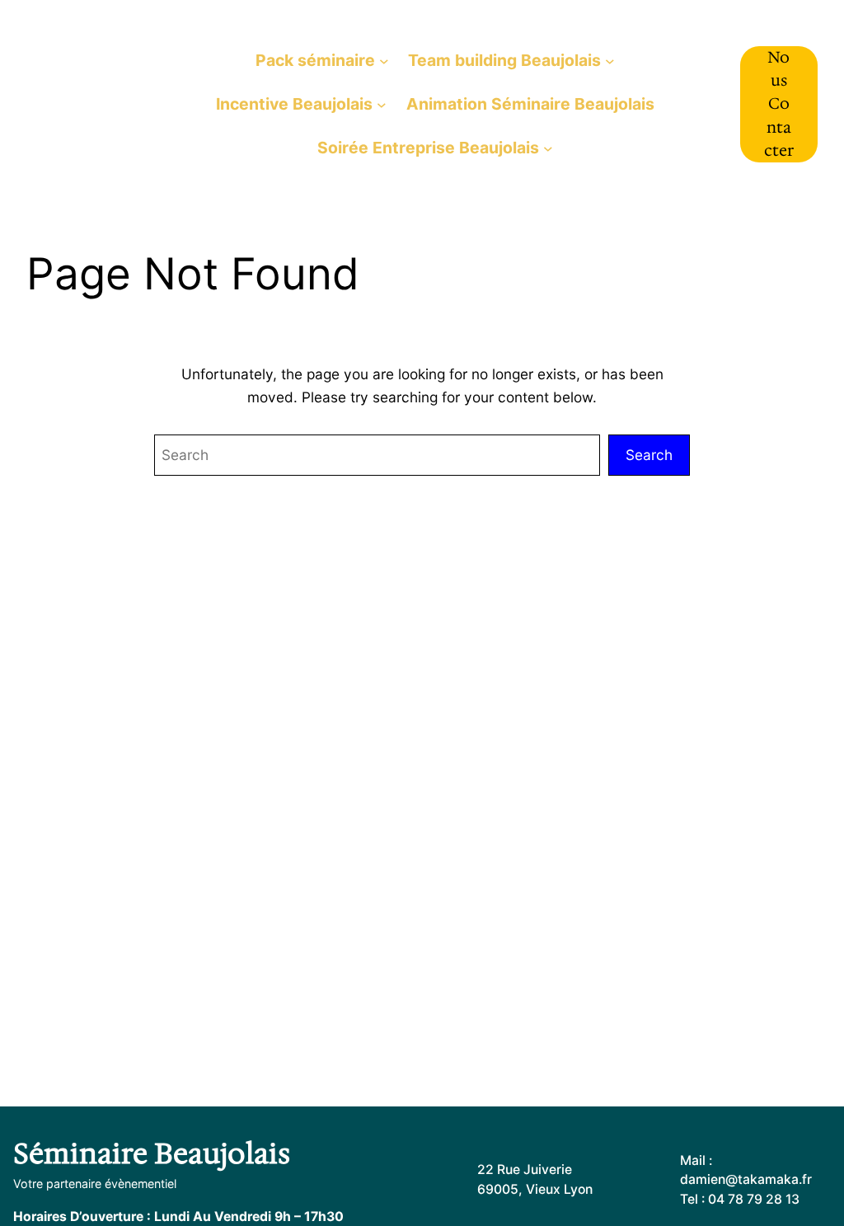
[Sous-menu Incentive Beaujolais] (382, 105)
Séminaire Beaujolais (151, 1153)
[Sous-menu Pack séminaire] (384, 60)
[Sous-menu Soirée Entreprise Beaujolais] (548, 148)
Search (649, 454)
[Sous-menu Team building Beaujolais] (610, 60)
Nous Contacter (779, 104)
